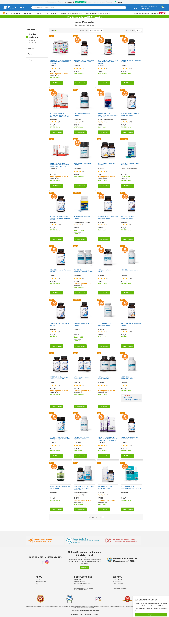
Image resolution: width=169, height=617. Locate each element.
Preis (30, 60)
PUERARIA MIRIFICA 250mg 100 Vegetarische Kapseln (130, 114)
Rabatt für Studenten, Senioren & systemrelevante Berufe (83, 588)
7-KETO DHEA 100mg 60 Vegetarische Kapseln (128, 377)
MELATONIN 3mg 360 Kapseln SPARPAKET (106, 163)
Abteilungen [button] (28, 13)
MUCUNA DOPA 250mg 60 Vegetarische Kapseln (128, 217)
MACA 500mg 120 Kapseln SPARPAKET (81, 377)
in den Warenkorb (57, 83)
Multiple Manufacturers (81, 492)
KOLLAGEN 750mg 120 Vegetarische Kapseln (60, 270)
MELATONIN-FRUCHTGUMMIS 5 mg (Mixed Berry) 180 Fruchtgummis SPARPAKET (60, 61)
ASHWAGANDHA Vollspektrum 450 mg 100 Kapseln (60, 487)
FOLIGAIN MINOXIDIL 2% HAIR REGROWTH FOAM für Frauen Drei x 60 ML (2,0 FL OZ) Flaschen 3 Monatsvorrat (108, 438)
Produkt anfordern (118, 584)
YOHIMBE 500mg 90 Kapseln (129, 270)
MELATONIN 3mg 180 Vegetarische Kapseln (131, 324)
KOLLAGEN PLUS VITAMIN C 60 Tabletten (83, 324)
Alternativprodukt (128, 397)
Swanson (54, 492)
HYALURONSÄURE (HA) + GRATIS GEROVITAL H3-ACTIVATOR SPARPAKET (84, 488)
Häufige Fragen (117, 579)
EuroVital (78, 119)
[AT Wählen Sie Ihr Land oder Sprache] (22, 7)
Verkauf (53, 13)
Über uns (38, 579)
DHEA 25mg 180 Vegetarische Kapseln (106, 270)
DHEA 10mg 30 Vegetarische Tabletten (82, 114)
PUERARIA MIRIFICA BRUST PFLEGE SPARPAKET (106, 487)
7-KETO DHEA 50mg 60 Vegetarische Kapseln (104, 324)
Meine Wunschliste (79, 581)
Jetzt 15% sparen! (13, 13)
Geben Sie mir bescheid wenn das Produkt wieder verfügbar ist (132, 400)
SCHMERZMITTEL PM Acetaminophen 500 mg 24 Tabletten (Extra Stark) (108, 115)
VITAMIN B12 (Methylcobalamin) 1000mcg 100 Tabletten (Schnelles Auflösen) (60, 218)
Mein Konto (77, 579)
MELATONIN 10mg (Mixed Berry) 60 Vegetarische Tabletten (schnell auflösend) (108, 61)
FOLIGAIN (54, 119)
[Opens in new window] (43, 562)
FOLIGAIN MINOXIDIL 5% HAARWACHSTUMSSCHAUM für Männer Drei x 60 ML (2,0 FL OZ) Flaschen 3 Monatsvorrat (59, 115)
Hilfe (135, 8)
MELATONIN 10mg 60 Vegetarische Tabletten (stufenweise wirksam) (84, 60)
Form (30, 54)
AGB (81, 614)
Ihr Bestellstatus (117, 581)
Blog (37, 584)
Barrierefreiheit (74, 614)
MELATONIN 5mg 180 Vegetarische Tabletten (131, 60)
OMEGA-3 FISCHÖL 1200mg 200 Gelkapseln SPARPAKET (59, 377)
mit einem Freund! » (97, 13)
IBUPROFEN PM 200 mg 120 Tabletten (82, 217)
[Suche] (124, 7)
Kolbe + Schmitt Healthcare (106, 119)
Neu (46, 13)
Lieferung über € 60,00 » (71, 13)
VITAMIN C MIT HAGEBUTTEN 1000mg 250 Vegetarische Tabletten (60, 437)
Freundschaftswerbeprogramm (83, 584)
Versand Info (116, 586)
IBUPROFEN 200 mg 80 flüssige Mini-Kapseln (130, 163)
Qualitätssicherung (41, 581)
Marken (39, 13)
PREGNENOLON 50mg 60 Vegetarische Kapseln (81, 437)
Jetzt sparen (84, 567)
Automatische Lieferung (80, 586)
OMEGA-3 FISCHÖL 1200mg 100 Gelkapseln (59, 324)
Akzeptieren (151, 615)
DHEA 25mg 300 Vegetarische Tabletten (82, 163)
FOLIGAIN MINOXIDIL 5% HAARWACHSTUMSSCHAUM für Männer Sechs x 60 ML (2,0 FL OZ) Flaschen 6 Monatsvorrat (60, 164)
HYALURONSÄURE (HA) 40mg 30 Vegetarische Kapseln (130, 437)
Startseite (78, 25)
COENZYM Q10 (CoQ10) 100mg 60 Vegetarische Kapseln (108, 217)
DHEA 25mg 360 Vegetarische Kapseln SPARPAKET (106, 377)
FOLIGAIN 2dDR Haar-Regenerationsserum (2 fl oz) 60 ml (131, 487)
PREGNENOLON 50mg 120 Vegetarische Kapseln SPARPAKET (83, 270)
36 (137, 30)
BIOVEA (54, 65)
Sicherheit (96, 614)
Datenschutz (88, 614)
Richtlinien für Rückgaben (120, 588)
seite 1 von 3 (95, 517)
